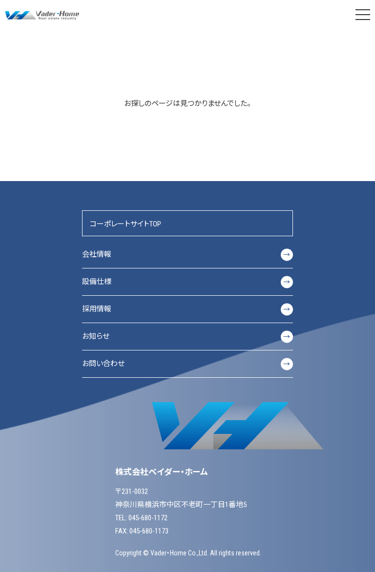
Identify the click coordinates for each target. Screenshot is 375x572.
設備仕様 (186, 281)
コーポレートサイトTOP (125, 224)
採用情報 (186, 309)
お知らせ (186, 336)
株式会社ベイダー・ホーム (43, 14)
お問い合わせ (186, 363)
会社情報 (186, 254)
